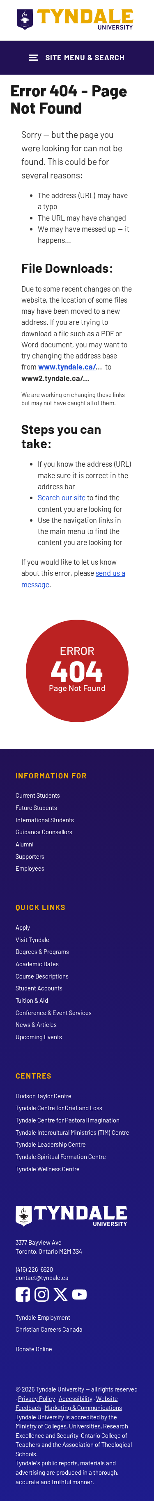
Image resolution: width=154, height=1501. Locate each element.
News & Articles (36, 1024)
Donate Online (34, 1349)
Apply (23, 927)
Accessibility (75, 1398)
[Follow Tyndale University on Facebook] (23, 1295)
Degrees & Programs (42, 951)
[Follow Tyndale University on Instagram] (41, 1295)
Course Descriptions (42, 976)
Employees (30, 868)
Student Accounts (39, 988)
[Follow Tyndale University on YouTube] (79, 1295)
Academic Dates (37, 963)
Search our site (61, 497)
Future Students (36, 807)
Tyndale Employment (43, 1317)
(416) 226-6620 (34, 1269)
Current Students (38, 795)
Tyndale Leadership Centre (51, 1144)
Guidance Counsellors (44, 831)
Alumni (25, 844)
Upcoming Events (39, 1036)
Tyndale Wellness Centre (48, 1169)
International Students (45, 819)
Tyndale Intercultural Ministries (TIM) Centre (72, 1132)
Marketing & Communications (83, 1407)
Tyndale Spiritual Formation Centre (61, 1156)
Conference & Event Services (54, 1012)
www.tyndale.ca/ (67, 366)
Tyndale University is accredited (58, 1417)
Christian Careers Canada (49, 1329)
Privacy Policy (36, 1398)
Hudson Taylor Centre (43, 1096)
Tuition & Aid (32, 1000)
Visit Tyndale (32, 939)
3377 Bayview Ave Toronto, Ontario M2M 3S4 (49, 1247)
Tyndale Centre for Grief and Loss (59, 1107)
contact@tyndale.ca (42, 1277)
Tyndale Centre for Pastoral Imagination (68, 1120)
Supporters (30, 856)
